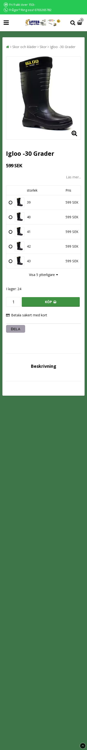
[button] (80, 23)
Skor (43, 46)
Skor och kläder (24, 46)
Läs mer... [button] (73, 177)
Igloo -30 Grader (62, 46)
